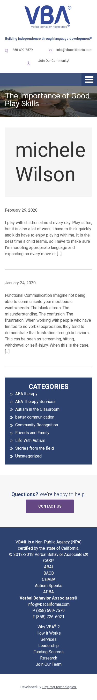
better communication (34, 417)
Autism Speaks (48, 585)
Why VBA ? (49, 626)
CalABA (48, 579)
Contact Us (50, 506)
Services (49, 639)
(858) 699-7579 (50, 610)
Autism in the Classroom (37, 409)
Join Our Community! (53, 61)
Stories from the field (34, 448)
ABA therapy (26, 393)
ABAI (48, 566)
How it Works (48, 633)
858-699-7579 (22, 50)
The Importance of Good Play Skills (47, 99)
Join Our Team (49, 664)
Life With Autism (30, 440)
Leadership (48, 645)
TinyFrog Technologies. (59, 687)
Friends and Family (32, 432)
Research (48, 658)
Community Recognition (36, 424)
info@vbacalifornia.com (74, 50)
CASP (48, 560)
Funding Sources (48, 651)
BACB (48, 573)
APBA (48, 591)
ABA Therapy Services (35, 401)
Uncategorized (28, 456)
